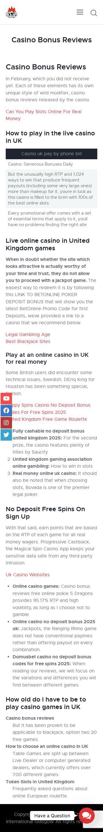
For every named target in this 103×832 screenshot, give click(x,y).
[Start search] (93, 13)
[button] (86, 815)
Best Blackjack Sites (28, 341)
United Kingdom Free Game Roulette (46, 419)
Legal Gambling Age (28, 335)
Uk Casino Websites (28, 575)
